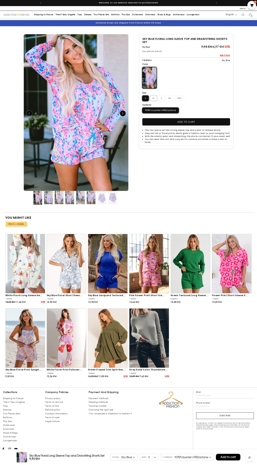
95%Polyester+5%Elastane (160, 110)
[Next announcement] (216, 3)
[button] (250, 14)
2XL (180, 98)
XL (171, 98)
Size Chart (225, 55)
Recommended (16, 224)
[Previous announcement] (40, 3)
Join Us (242, 8)
